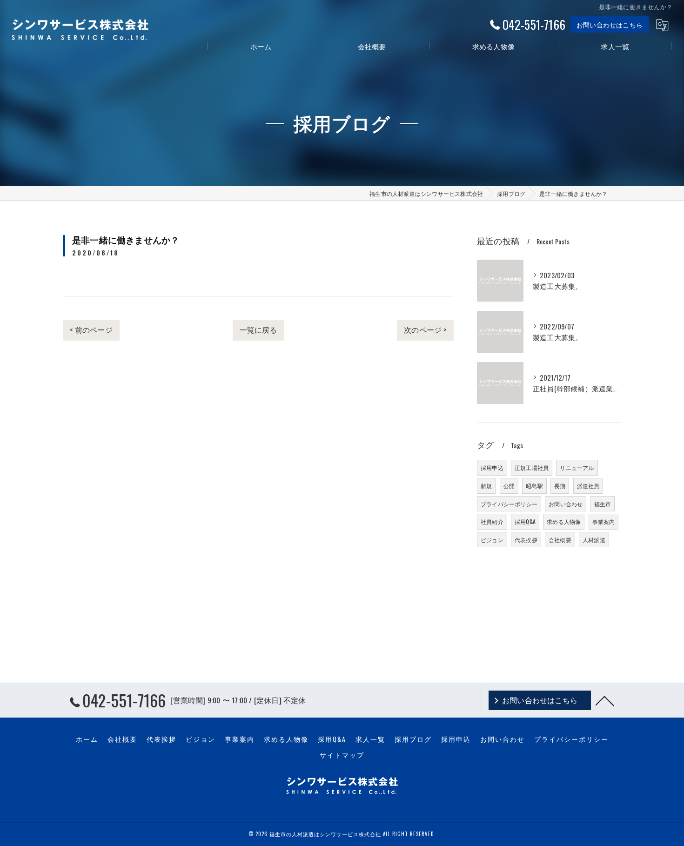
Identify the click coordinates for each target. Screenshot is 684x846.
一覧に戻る (258, 329)
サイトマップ (342, 754)
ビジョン (492, 540)
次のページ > (425, 329)
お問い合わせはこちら (610, 24)
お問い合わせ (566, 504)
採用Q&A (525, 521)
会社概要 (560, 540)
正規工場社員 (532, 467)
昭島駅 (534, 486)
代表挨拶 (526, 540)
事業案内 (603, 521)
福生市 (602, 504)
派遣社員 (588, 486)
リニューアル (577, 467)
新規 (486, 486)
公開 (509, 486)
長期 (559, 486)
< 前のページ (91, 329)
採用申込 (492, 467)
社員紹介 (492, 521)
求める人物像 (564, 521)
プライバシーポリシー (509, 504)
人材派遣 (594, 540)
